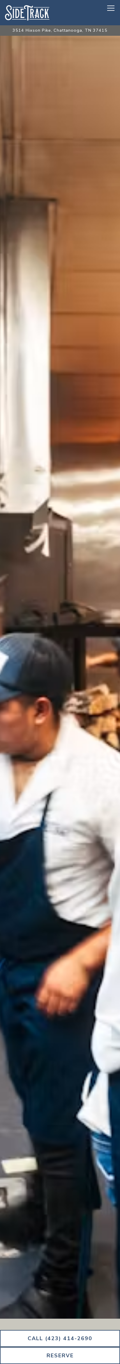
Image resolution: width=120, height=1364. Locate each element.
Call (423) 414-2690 (60, 1338)
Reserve (60, 1355)
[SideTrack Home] (27, 12)
